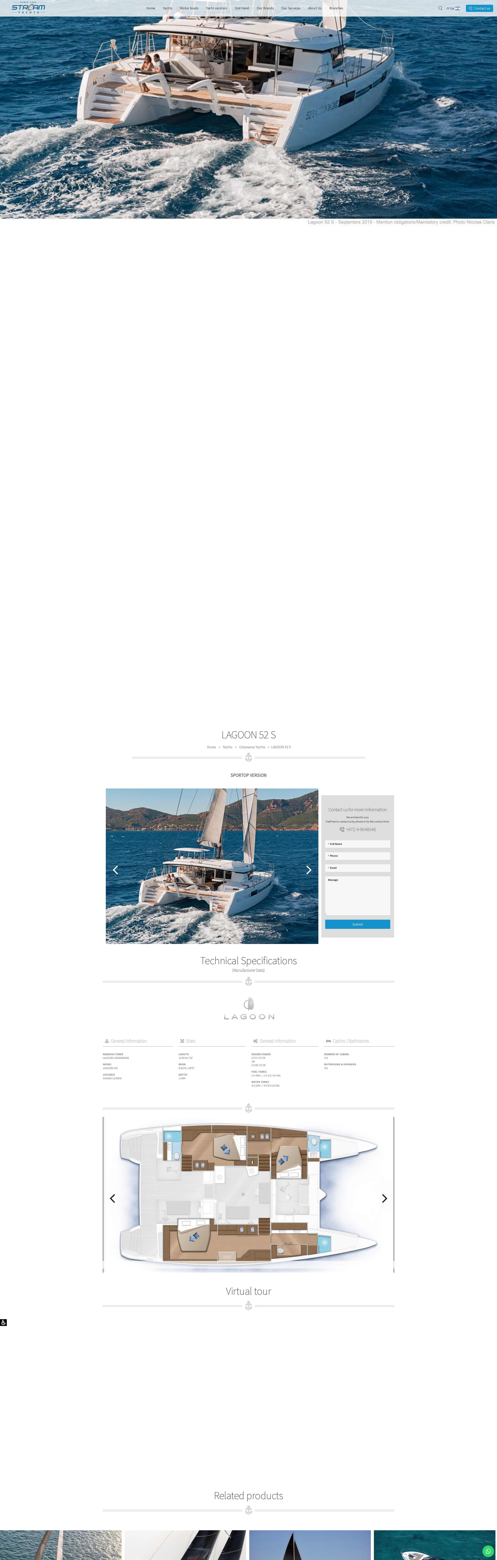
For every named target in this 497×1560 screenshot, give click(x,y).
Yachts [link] (227, 747)
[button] (440, 8)
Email (332, 868)
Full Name (335, 843)
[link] (28, 14)
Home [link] (211, 747)
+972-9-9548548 (361, 829)
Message (333, 879)
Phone (333, 855)
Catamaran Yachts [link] (252, 747)
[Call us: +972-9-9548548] (3, 635)
